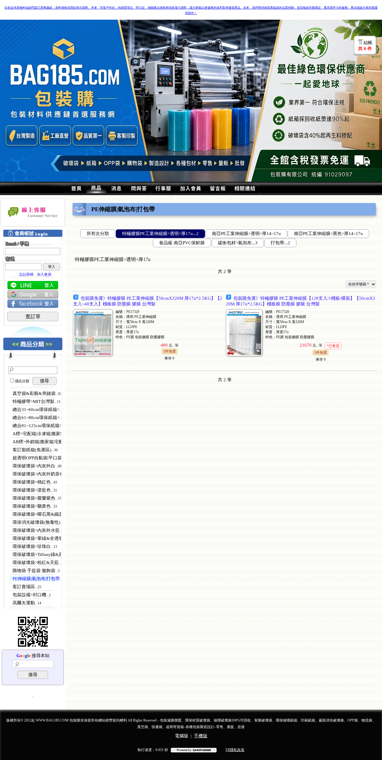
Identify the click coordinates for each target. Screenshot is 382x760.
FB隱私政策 (235, 750)
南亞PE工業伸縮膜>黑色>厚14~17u (328, 233)
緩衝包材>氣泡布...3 (238, 242)
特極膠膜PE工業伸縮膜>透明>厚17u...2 (160, 233)
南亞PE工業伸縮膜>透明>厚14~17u (246, 233)
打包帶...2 (280, 242)
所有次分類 (98, 233)
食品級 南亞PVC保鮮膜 (182, 242)
